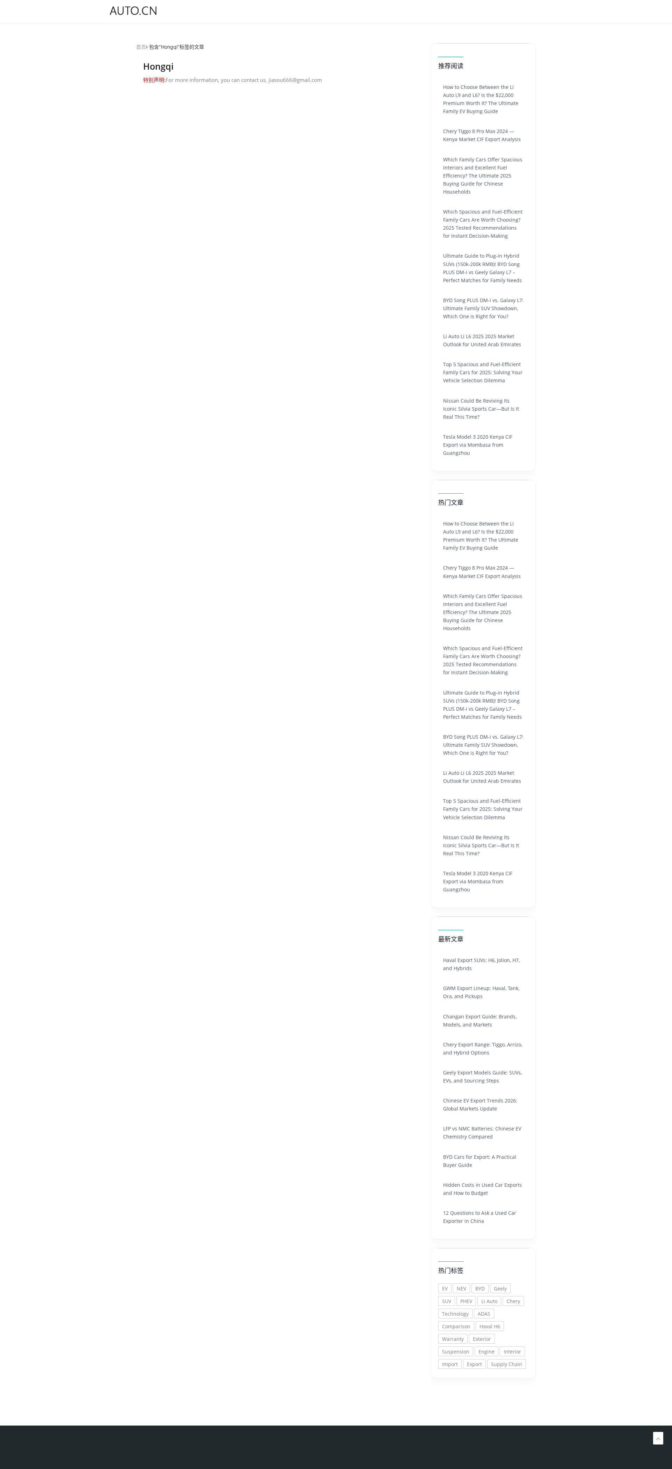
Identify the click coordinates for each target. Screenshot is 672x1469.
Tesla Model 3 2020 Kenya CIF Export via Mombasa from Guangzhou (477, 444)
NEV (461, 1288)
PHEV (466, 1301)
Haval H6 (489, 1326)
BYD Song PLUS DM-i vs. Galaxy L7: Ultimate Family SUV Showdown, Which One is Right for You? (483, 308)
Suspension (455, 1351)
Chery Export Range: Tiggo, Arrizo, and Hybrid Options (482, 1048)
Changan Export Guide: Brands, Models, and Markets (480, 1020)
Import (450, 1364)
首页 (141, 47)
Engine (486, 1351)
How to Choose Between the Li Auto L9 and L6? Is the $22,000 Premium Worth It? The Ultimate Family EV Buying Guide (480, 99)
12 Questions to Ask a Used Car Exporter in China (479, 1217)
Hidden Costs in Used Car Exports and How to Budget (482, 1189)
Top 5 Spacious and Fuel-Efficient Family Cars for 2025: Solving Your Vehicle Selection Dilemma (483, 372)
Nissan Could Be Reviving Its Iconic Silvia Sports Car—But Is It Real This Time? (481, 408)
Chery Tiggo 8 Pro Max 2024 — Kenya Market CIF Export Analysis (482, 135)
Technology (455, 1313)
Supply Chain (506, 1364)
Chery (513, 1301)
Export (474, 1364)
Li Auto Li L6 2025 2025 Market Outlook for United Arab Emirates (482, 340)
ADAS (484, 1313)
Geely (500, 1288)
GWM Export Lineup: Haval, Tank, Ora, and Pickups (481, 992)
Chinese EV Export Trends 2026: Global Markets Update (480, 1104)
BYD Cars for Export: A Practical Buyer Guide (479, 1161)
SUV (446, 1301)
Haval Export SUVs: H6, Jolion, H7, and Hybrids (481, 964)
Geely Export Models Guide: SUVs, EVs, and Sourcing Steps (482, 1076)
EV (445, 1288)
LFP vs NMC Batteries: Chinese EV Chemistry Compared (482, 1132)
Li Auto (489, 1301)
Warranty (453, 1339)
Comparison (456, 1326)
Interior (512, 1351)
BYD (480, 1288)
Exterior (482, 1339)
